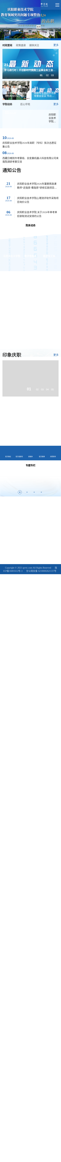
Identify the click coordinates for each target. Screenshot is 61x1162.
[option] (30, 64)
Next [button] (57, 481)
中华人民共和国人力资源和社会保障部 (19, 515)
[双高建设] (16, 418)
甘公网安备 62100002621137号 (41, 571)
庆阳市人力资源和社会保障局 (15, 521)
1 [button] (19, 492)
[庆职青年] (45, 418)
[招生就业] (16, 436)
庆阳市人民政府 (9, 526)
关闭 (39, 27)
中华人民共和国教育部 (12, 510)
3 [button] (34, 492)
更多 (56, 45)
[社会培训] (45, 436)
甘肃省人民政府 (46, 515)
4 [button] (41, 492)
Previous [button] (3, 481)
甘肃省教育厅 (37, 521)
